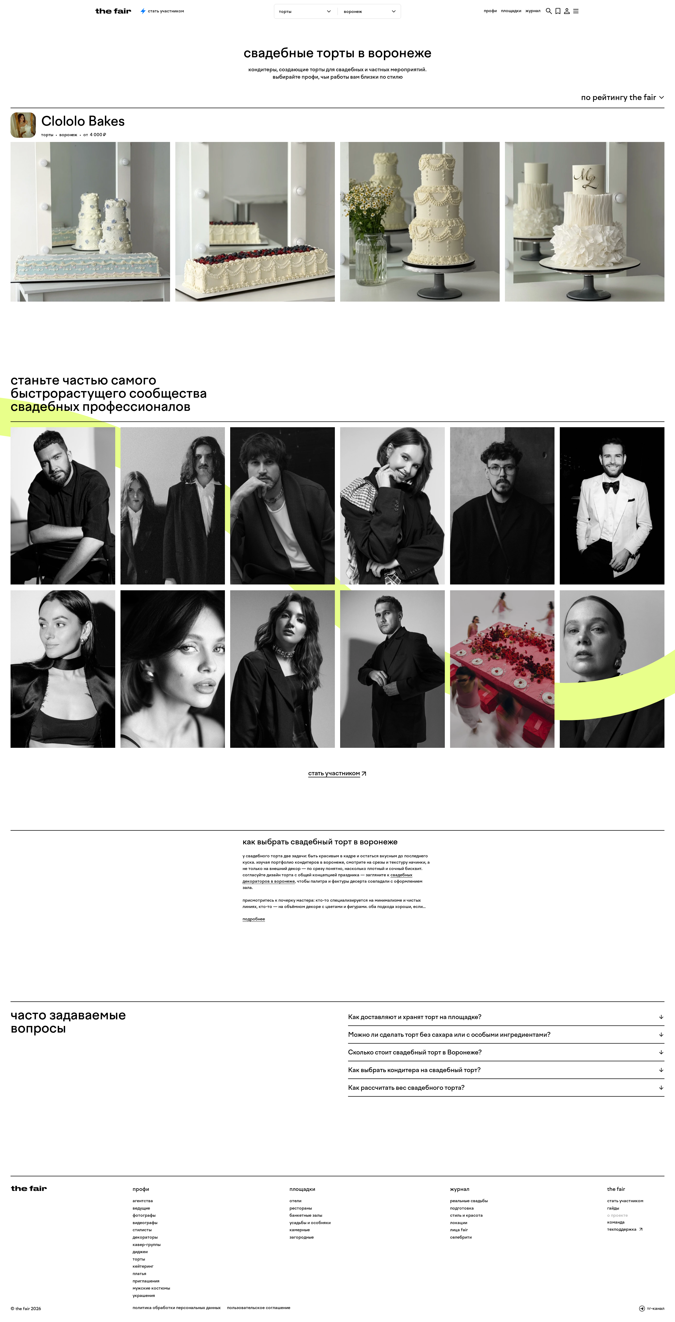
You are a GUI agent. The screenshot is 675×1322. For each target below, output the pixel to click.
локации (458, 1222)
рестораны (301, 1208)
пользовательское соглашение (258, 1308)
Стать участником (166, 10)
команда (616, 1222)
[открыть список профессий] (330, 11)
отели (295, 1200)
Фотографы (144, 1215)
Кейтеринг (143, 1266)
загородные (302, 1237)
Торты (139, 1259)
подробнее (254, 918)
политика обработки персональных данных (177, 1308)
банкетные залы (306, 1215)
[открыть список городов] (394, 11)
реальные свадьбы (469, 1200)
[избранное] (558, 11)
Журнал (459, 1189)
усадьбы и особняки (310, 1222)
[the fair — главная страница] (113, 11)
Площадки (302, 1189)
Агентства (143, 1200)
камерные (300, 1229)
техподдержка (622, 1229)
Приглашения (146, 1280)
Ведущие (141, 1208)
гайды (613, 1208)
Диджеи (140, 1251)
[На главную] (29, 1188)
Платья (139, 1273)
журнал (533, 10)
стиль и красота (466, 1215)
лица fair (459, 1229)
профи (490, 10)
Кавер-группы (147, 1244)
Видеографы (145, 1222)
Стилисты (142, 1229)
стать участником (625, 1200)
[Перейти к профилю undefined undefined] (63, 506)
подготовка (462, 1208)
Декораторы (145, 1237)
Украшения (144, 1295)
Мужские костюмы (151, 1288)
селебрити (461, 1237)
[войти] (567, 11)
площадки (511, 10)
